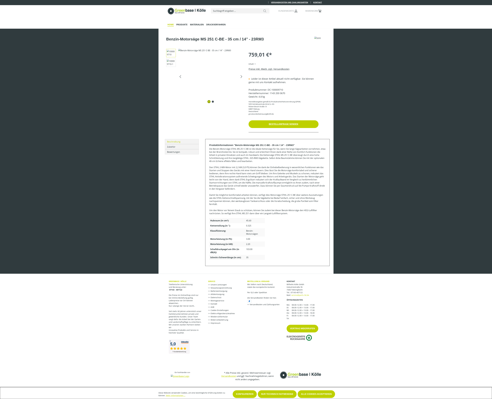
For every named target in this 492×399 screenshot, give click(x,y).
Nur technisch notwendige (277, 394)
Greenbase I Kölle (177, 281)
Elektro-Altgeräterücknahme (222, 313)
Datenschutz (215, 297)
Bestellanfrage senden (283, 124)
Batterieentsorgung (218, 291)
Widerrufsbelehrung (219, 320)
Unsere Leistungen (218, 284)
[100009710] (210, 76)
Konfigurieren (244, 394)
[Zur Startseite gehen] (186, 10)
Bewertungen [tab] (173, 152)
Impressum (215, 323)
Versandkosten (228, 376)
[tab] (182, 141)
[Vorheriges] (180, 76)
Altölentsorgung (217, 294)
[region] (204, 76)
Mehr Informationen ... (175, 395)
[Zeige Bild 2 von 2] (213, 102)
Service (211, 281)
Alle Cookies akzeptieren (316, 394)
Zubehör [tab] (171, 146)
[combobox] (235, 10)
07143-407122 (297, 292)
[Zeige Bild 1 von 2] (209, 102)
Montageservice (217, 300)
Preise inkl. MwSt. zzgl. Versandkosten (269, 69)
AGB (212, 307)
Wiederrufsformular (219, 316)
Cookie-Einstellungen (219, 310)
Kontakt (317, 2)
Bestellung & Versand (258, 281)
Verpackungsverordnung (221, 288)
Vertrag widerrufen (302, 328)
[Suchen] (264, 10)
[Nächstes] (241, 76)
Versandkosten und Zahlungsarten (289, 2)
